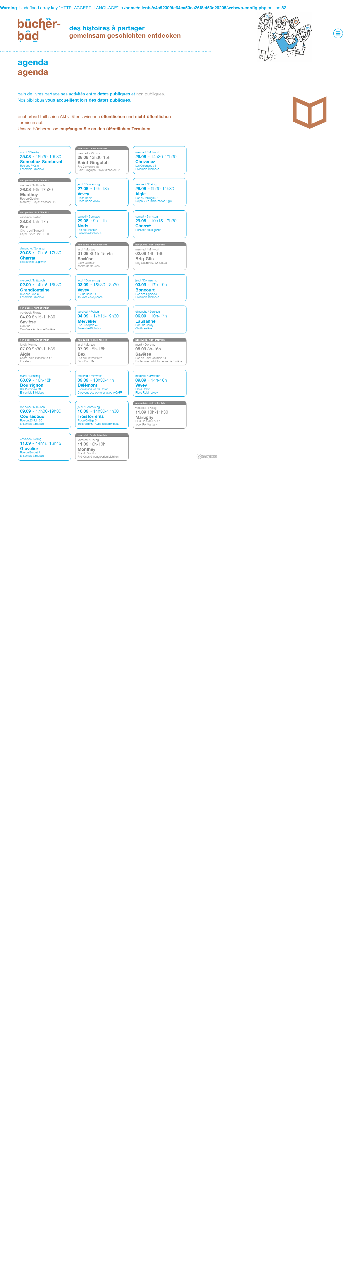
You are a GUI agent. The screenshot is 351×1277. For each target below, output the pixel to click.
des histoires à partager (125, 31)
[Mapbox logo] (207, 456)
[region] (264, 303)
